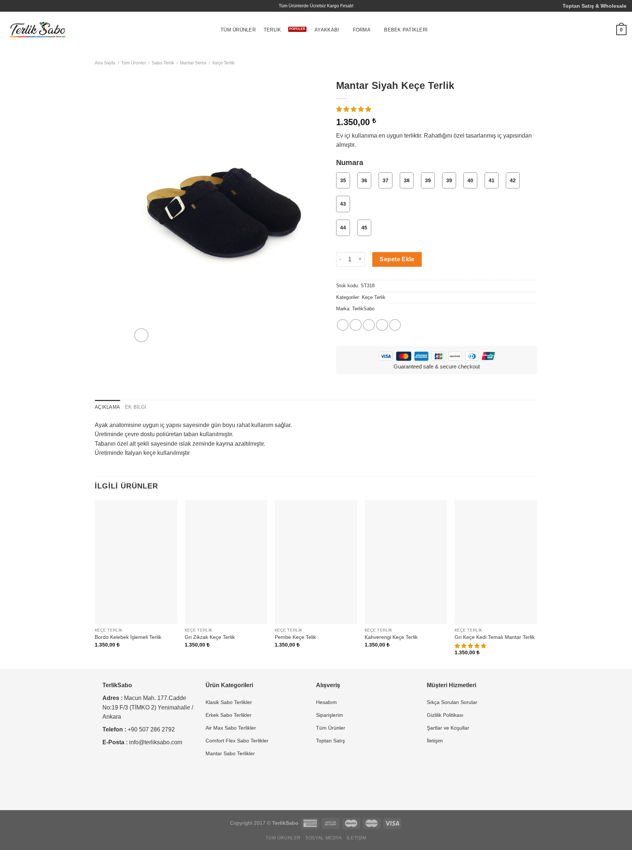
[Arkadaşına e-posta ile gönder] (369, 325)
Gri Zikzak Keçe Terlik (210, 637)
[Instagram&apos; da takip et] (16, 5)
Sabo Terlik (163, 62)
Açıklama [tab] (107, 407)
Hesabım (326, 702)
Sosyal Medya (323, 837)
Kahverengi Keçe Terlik (391, 637)
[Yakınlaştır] (141, 335)
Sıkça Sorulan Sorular (452, 702)
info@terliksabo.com (155, 742)
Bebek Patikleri (406, 30)
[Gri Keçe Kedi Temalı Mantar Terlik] (496, 562)
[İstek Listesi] (605, 30)
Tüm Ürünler (238, 30)
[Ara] (576, 30)
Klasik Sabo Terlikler (229, 702)
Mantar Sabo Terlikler (230, 753)
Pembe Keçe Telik (295, 637)
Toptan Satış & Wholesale (595, 6)
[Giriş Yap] (590, 30)
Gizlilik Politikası (445, 715)
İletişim (435, 741)
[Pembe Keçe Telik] (316, 562)
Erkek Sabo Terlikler (229, 715)
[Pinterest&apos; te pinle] (382, 325)
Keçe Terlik (223, 62)
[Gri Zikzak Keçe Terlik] (226, 562)
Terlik (272, 30)
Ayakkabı (327, 30)
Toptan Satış (330, 741)
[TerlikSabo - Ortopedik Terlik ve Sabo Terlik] (37, 30)
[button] (354, 109)
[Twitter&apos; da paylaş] (356, 325)
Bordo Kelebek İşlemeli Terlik (128, 637)
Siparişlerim (329, 715)
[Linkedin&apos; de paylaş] (395, 325)
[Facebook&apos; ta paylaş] (343, 325)
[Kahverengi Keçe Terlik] (406, 562)
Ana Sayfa (105, 62)
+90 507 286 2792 (151, 729)
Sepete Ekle (397, 259)
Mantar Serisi (193, 62)
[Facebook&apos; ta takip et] (9, 5)
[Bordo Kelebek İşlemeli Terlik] (136, 562)
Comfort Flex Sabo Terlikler (237, 741)
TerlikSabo (363, 308)
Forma (361, 30)
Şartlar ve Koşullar (448, 728)
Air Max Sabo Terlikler (231, 728)
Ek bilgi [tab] (135, 407)
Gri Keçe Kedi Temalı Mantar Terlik (495, 637)
